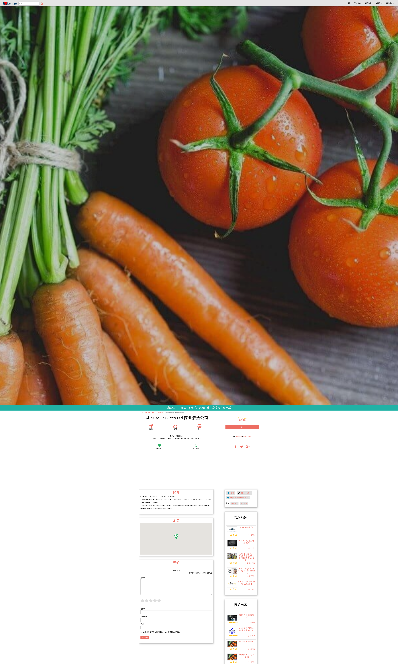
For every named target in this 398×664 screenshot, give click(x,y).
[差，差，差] (147, 602)
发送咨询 (238, 436)
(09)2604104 (245, 493)
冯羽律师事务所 (246, 641)
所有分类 (357, 3)
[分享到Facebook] (236, 447)
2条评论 (252, 636)
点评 (242, 427)
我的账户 (389, 3)
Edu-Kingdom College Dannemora (246, 570)
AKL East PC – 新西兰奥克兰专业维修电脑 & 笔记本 (247, 557)
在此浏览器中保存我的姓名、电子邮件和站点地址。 (162, 632)
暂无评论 (242, 420)
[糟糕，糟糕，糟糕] (142, 602)
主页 (348, 3)
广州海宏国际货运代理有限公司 (246, 629)
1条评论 (252, 535)
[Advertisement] (199, 471)
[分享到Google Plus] (248, 447)
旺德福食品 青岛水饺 (247, 655)
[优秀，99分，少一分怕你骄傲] (159, 602)
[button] (176, 536)
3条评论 (252, 623)
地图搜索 (368, 3)
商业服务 (234, 503)
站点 (142, 624)
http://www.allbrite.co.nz (239, 498)
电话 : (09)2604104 (176, 436)
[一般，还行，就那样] (151, 602)
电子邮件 (144, 616)
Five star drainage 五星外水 (246, 583)
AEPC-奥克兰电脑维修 (246, 542)
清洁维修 (243, 503)
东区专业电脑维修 (246, 616)
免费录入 (379, 3)
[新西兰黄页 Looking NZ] (10, 5)
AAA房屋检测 (246, 527)
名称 (142, 609)
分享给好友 (247, 436)
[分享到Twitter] (241, 447)
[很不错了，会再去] (155, 602)
